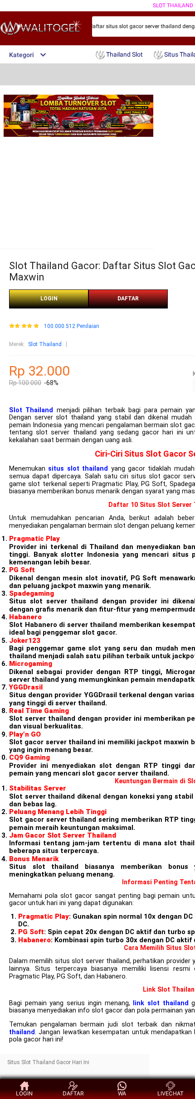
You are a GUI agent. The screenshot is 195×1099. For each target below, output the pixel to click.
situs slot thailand (78, 468)
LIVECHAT (170, 1093)
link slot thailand (160, 1003)
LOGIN (49, 298)
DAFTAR (128, 298)
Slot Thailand (173, 5)
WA (122, 1093)
